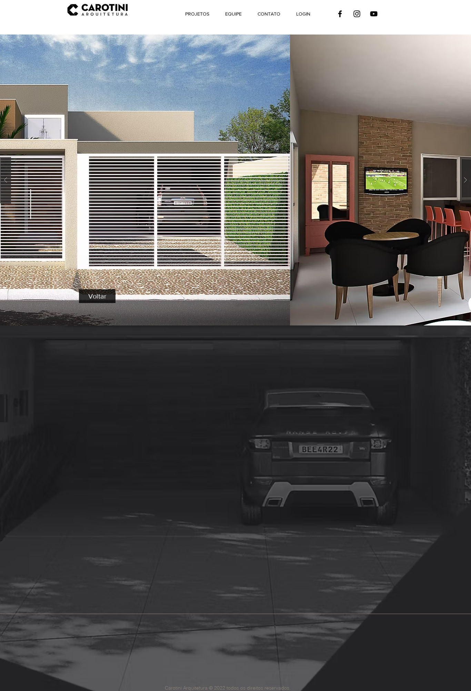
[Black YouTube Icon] (373, 13)
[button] (235, 180)
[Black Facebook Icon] (339, 13)
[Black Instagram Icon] (356, 13)
